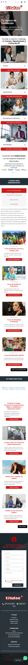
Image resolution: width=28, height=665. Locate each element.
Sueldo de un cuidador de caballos (14, 477)
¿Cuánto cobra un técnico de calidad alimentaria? (14, 443)
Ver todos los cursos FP (14, 122)
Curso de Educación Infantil (14, 355)
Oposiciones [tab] (14, 200)
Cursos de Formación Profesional (14, 633)
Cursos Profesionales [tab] (14, 190)
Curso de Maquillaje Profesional (14, 321)
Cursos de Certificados (14, 636)
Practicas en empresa (14, 646)
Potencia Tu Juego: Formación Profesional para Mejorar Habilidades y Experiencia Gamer (14, 406)
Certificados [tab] (14, 204)
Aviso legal (9, 582)
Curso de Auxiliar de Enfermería (14, 285)
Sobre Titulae (14, 623)
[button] (13, 172)
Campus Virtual (14, 621)
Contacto (14, 617)
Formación (14, 628)
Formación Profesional (11, 118)
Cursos (5, 66)
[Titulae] (14, 7)
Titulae (14, 615)
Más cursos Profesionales (19, 369)
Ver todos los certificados (14, 149)
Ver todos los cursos (14, 70)
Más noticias (22, 526)
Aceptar (18, 660)
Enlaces (14, 642)
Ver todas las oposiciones (14, 96)
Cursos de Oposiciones (14, 634)
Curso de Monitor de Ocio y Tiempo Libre (14, 249)
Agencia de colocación (14, 644)
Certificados (7, 145)
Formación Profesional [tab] (14, 195)
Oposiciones (7, 92)
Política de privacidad (16, 580)
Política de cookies (9, 660)
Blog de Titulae (14, 619)
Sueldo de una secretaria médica (14, 511)
